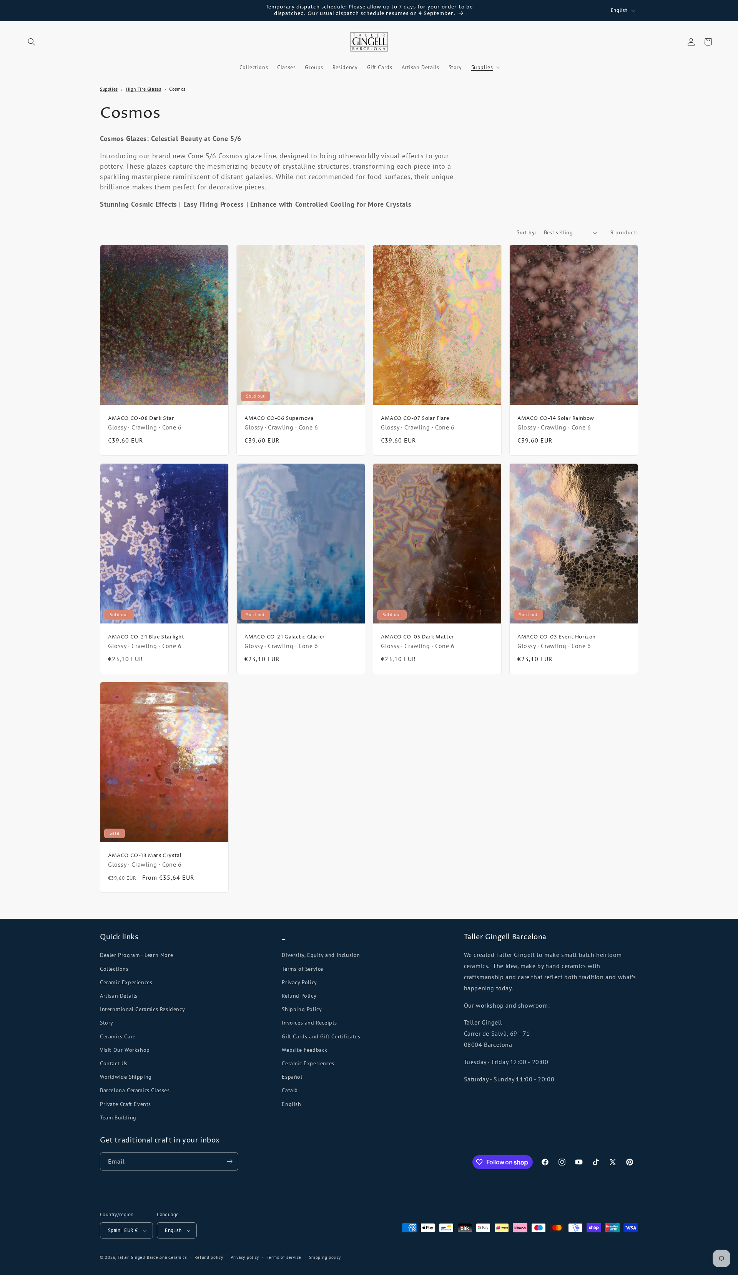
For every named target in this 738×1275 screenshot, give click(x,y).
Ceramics (177, 1257)
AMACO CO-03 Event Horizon (556, 637)
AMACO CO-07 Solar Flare (415, 419)
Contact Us (114, 1063)
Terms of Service (302, 968)
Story (106, 1022)
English (291, 1104)
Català (290, 1090)
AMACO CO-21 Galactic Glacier (284, 637)
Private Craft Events (125, 1104)
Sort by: (526, 232)
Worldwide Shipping (126, 1076)
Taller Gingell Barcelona (142, 1257)
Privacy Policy (299, 982)
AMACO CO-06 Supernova (279, 419)
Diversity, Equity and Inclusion (321, 955)
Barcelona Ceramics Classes (135, 1090)
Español (292, 1076)
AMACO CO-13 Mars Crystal (144, 855)
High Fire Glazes (143, 89)
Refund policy (208, 1257)
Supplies (109, 89)
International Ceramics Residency (142, 1009)
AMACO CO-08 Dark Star (141, 419)
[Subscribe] (229, 1161)
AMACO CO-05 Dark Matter (417, 637)
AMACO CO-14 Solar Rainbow (555, 419)
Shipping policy (325, 1257)
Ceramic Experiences (126, 982)
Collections (114, 968)
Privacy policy (245, 1257)
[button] (31, 41)
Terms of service (284, 1257)
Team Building (118, 1117)
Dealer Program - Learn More (136, 955)
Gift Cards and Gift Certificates (321, 1036)
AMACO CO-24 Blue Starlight (146, 637)
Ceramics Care (118, 1036)
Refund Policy (299, 995)
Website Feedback (304, 1049)
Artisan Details (119, 995)
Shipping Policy (302, 1009)
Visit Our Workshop (125, 1049)
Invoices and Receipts (309, 1022)
